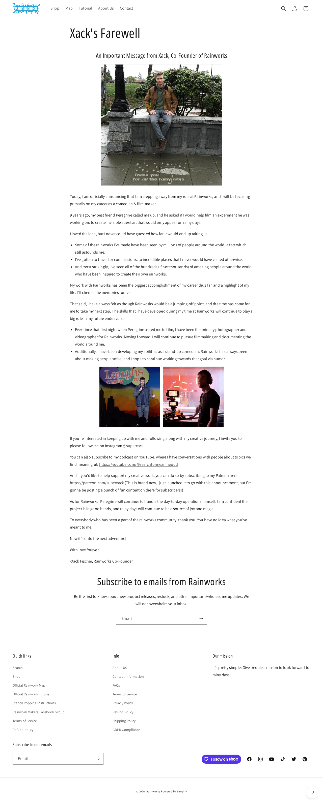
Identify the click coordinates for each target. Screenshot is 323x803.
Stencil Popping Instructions (34, 703)
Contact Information (128, 676)
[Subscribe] (201, 619)
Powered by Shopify (174, 791)
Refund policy (23, 729)
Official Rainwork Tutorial (32, 694)
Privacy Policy (123, 703)
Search (18, 667)
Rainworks (153, 791)
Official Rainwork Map (29, 685)
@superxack (133, 445)
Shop (16, 676)
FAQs (116, 685)
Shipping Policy (124, 721)
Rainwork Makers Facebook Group (39, 712)
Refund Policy (123, 712)
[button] (283, 8)
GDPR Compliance (126, 729)
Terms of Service (25, 721)
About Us (120, 667)
